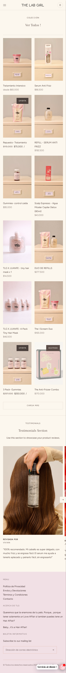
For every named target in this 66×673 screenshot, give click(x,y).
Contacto (8, 598)
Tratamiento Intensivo (14, 85)
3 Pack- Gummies (12, 389)
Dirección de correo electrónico (20, 646)
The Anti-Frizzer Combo (47, 389)
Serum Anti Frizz (43, 85)
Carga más (33, 405)
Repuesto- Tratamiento (15, 142)
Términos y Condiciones (15, 594)
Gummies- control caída (15, 203)
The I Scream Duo (44, 328)
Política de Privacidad (14, 586)
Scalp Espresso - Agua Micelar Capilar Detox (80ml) (46, 207)
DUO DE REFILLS (43, 268)
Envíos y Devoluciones (14, 590)
